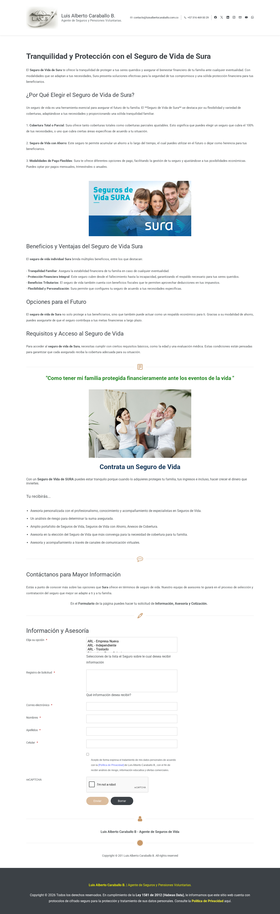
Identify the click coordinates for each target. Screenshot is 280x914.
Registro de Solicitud (40, 672)
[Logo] (42, 18)
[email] (240, 17)
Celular (32, 742)
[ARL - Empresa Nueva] (132, 641)
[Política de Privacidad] (111, 765)
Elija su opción (36, 640)
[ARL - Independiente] (132, 645)
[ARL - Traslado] (132, 649)
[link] (140, 184)
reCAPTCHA (34, 779)
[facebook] (215, 17)
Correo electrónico (39, 705)
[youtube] (246, 17)
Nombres (33, 717)
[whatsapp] (252, 17)
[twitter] (221, 17)
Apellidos (33, 730)
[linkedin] (228, 17)
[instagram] (234, 17)
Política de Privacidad (207, 901)
